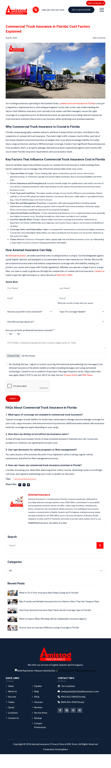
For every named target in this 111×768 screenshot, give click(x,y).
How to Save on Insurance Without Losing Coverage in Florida (49, 627)
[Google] (66, 710)
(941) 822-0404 (64, 275)
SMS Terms (87, 375)
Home (11, 686)
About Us (12, 691)
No (18, 333)
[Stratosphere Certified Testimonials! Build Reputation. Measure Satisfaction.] (35, 670)
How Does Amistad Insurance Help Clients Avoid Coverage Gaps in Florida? (55, 610)
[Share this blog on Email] (28, 484)
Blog (36, 691)
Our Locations (68, 686)
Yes (10, 333)
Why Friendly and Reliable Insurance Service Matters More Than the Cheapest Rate (59, 601)
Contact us (99, 271)
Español (38, 686)
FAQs (36, 696)
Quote (11, 707)
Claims (11, 702)
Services (12, 696)
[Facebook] (60, 710)
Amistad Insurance (17, 255)
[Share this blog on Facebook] (19, 484)
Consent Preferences (40, 725)
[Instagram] (73, 710)
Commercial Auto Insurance (25, 479)
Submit (13, 398)
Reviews (38, 707)
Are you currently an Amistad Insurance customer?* (30, 330)
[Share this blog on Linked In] (24, 484)
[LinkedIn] (79, 710)
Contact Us (13, 718)
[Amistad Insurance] (16, 10)
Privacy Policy (71, 375)
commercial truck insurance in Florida (77, 103)
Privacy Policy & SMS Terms (64, 744)
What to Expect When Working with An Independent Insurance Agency (53, 618)
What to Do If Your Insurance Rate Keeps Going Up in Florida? (49, 592)
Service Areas (40, 712)
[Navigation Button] (101, 9)
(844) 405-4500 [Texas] (72, 702)
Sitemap (38, 718)
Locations (13, 712)
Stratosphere (61, 749)
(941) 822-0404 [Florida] (73, 696)
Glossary (38, 702)
